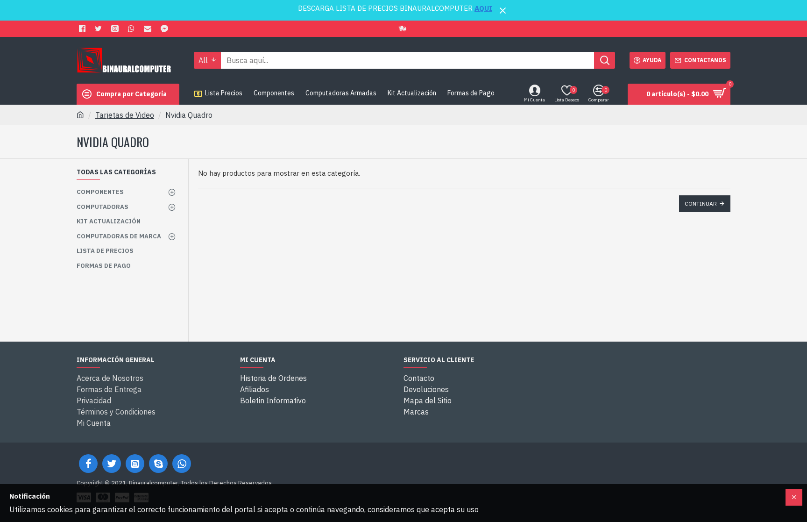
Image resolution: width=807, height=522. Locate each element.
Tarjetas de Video (124, 115)
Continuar (701, 203)
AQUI (483, 8)
